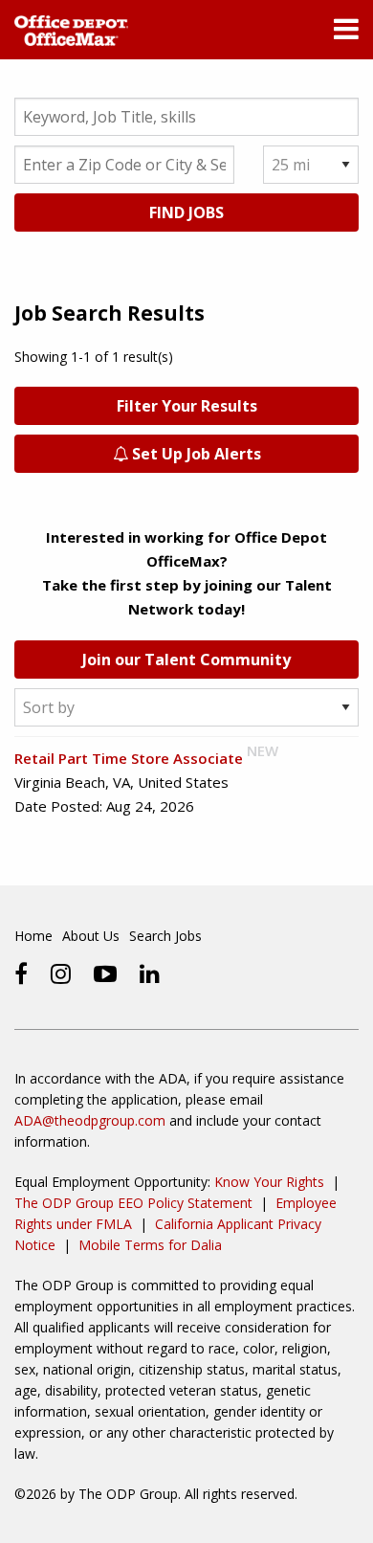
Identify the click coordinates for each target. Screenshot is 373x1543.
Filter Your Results (187, 405)
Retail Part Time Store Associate (128, 758)
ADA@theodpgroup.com (89, 1120)
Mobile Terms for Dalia (150, 1245)
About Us (91, 936)
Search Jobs (165, 936)
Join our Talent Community (186, 659)
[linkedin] (150, 973)
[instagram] (61, 973)
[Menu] (346, 33)
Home (33, 936)
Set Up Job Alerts (194, 453)
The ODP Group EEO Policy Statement (133, 1203)
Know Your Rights (269, 1182)
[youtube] (105, 973)
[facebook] (21, 973)
